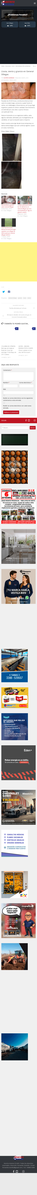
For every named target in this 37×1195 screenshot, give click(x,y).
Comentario (7, 370)
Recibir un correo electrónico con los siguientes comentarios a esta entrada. (18, 399)
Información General (23, 66)
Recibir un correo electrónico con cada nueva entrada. (17, 407)
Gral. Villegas (6, 66)
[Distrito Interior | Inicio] (10, 3)
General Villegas (13, 298)
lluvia (24, 298)
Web (4, 389)
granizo (20, 298)
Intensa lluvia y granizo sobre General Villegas (7, 206)
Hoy (13, 66)
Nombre (6, 382)
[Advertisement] (18, 47)
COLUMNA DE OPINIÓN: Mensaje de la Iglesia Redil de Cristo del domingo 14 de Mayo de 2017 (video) (8, 350)
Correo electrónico (25, 382)
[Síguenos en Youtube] (29, 420)
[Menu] (35, 3)
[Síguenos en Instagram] (34, 420)
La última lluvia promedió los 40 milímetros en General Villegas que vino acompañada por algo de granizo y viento (25, 208)
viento (29, 298)
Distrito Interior (9, 78)
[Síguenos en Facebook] (26, 420)
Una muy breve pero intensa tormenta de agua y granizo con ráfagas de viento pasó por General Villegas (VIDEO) (8, 231)
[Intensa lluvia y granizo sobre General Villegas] (8, 200)
